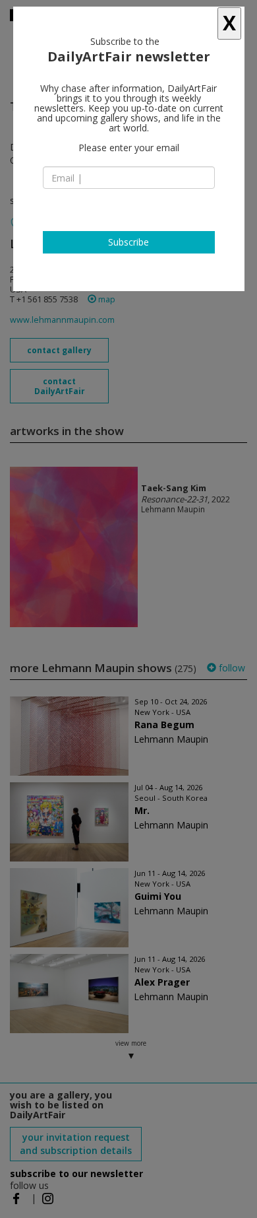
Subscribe (128, 242)
